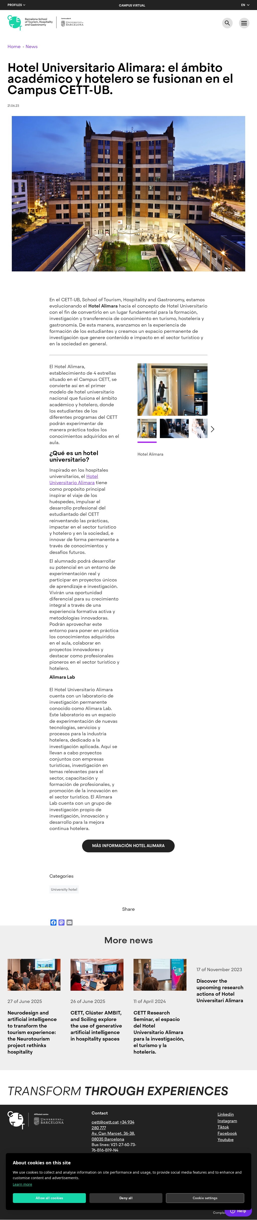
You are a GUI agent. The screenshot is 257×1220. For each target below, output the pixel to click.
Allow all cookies (49, 1198)
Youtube (226, 1139)
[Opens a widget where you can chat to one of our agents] (238, 1211)
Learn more (22, 1184)
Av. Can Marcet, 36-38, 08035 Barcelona (113, 1136)
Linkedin (226, 1114)
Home (14, 46)
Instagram (227, 1121)
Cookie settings (205, 1198)
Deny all (126, 1198)
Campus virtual (132, 6)
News (32, 46)
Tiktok (223, 1127)
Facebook (227, 1133)
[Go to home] (45, 23)
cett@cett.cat (105, 1122)
